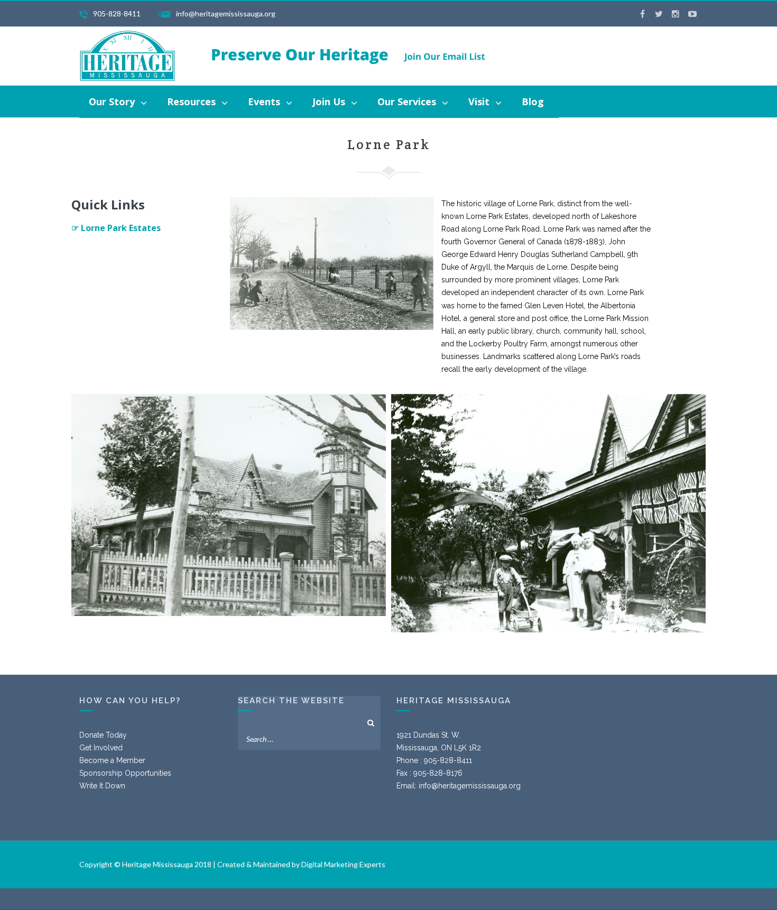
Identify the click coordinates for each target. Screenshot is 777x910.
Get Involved (101, 747)
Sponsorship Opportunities (125, 773)
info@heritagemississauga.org (470, 786)
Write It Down (102, 786)
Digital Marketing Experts (343, 864)
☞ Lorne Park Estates (116, 228)
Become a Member (112, 760)
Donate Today (103, 735)
